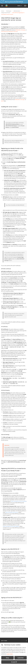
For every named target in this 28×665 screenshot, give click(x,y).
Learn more (10, 654)
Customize (21, 658)
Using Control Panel (5, 12)
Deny (7, 658)
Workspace (8, 11)
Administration (17, 11)
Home (2, 11)
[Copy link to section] (9, 24)
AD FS (2, 101)
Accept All (14, 662)
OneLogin (23, 30)
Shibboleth (18, 30)
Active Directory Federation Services (9, 31)
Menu (19, 5)
